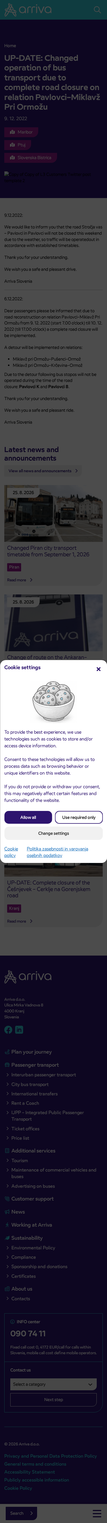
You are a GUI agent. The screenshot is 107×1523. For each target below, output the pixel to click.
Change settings (53, 833)
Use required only (79, 817)
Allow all (28, 817)
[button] (98, 668)
